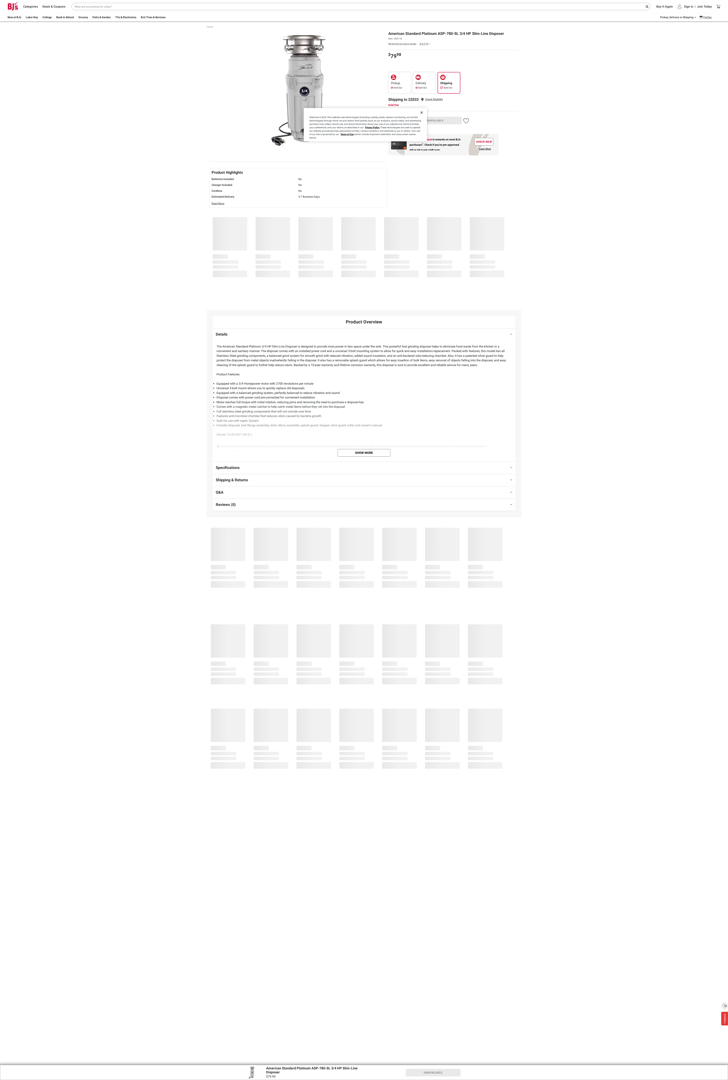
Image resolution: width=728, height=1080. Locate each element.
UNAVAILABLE (434, 120)
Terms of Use (347, 134)
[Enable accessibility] (724, 1005)
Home (210, 27)
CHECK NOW (484, 141)
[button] (434, 99)
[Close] (421, 112)
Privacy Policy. (372, 127)
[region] (365, 124)
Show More (364, 453)
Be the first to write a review (402, 43)
